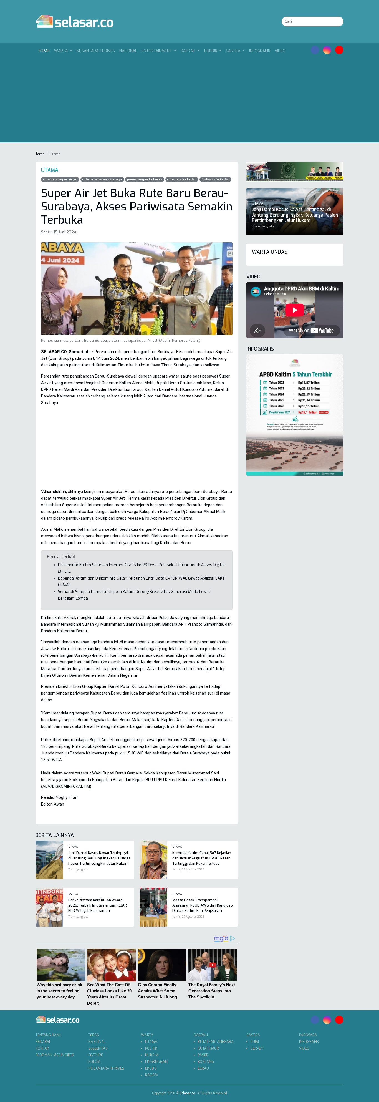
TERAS (93, 1035)
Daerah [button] (188, 51)
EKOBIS (151, 1068)
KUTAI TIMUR (208, 1048)
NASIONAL (128, 51)
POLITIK (151, 1048)
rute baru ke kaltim (181, 179)
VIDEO (280, 51)
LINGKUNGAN (156, 1061)
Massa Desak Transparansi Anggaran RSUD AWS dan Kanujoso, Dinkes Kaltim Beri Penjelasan (203, 905)
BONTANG (206, 1061)
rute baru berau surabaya (102, 179)
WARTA (147, 1035)
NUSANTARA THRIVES (96, 51)
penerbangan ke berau (144, 179)
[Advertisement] (189, 98)
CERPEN (257, 1048)
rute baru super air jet (60, 179)
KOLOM (94, 1061)
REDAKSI (43, 1041)
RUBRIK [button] (211, 51)
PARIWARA (308, 1035)
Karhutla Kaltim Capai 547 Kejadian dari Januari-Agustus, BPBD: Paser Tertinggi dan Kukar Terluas (201, 858)
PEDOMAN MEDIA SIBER (55, 1055)
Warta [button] (61, 51)
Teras (45, 51)
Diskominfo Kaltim (215, 179)
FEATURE (95, 1055)
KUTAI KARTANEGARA (216, 1041)
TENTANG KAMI (48, 1035)
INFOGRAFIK (259, 51)
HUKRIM (151, 1055)
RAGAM (151, 1075)
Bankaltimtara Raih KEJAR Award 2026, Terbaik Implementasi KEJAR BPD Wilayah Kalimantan (97, 905)
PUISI (255, 1041)
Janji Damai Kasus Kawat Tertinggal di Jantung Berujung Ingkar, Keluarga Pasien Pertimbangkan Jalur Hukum (99, 858)
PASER (203, 1055)
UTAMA (151, 1041)
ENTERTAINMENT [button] (157, 51)
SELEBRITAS (98, 1048)
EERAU (203, 1068)
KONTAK (42, 1048)
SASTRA (253, 1035)
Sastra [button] (233, 51)
